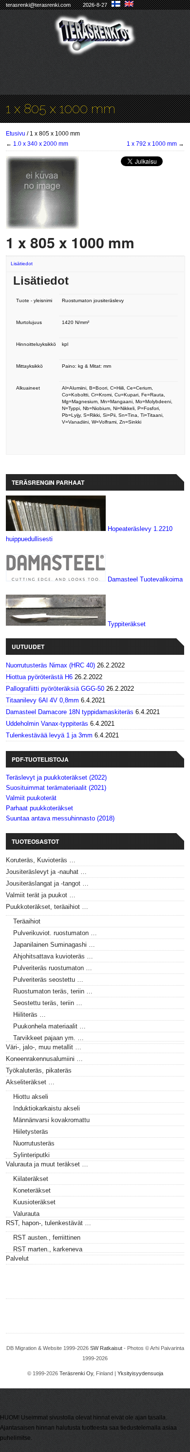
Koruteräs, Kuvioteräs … (41, 860)
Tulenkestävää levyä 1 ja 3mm (49, 735)
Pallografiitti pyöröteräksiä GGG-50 (55, 688)
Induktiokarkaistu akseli (46, 1108)
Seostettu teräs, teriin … (47, 1003)
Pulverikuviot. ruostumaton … (55, 933)
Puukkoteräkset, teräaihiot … (47, 906)
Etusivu (15, 133)
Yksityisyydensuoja (140, 1373)
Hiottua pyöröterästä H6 (39, 677)
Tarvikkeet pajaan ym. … (48, 1038)
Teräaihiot (26, 921)
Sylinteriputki (31, 1155)
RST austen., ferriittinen (46, 1237)
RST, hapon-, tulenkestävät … (48, 1223)
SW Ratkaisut (106, 1348)
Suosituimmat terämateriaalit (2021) (56, 787)
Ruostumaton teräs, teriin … (53, 991)
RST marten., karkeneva (47, 1249)
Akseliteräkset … (30, 1082)
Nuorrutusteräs (34, 1143)
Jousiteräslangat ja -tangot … (47, 883)
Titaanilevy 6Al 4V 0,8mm (42, 700)
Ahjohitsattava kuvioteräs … (53, 956)
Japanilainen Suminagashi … (54, 944)
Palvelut (17, 1258)
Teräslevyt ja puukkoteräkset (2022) (56, 777)
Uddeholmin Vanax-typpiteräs (47, 723)
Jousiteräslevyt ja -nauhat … (46, 871)
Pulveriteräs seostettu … (48, 979)
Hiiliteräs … (29, 1014)
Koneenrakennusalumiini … (44, 1058)
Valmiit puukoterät (31, 798)
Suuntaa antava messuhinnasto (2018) (60, 818)
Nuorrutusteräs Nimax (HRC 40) (50, 665)
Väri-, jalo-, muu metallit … (43, 1047)
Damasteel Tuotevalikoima (145, 579)
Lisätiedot (22, 263)
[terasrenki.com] (95, 49)
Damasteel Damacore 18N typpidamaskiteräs (69, 712)
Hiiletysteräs (30, 1131)
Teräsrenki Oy (76, 1373)
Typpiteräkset (127, 623)
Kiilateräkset (30, 1178)
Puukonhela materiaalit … (49, 1026)
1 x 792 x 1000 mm (152, 143)
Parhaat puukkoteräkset (39, 808)
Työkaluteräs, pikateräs (39, 1070)
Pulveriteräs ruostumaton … (52, 968)
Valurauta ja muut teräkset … (47, 1164)
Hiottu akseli (30, 1096)
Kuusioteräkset (34, 1202)
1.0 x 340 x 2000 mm (40, 143)
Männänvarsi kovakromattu (51, 1120)
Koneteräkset (32, 1190)
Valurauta (26, 1213)
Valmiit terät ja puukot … (41, 895)
